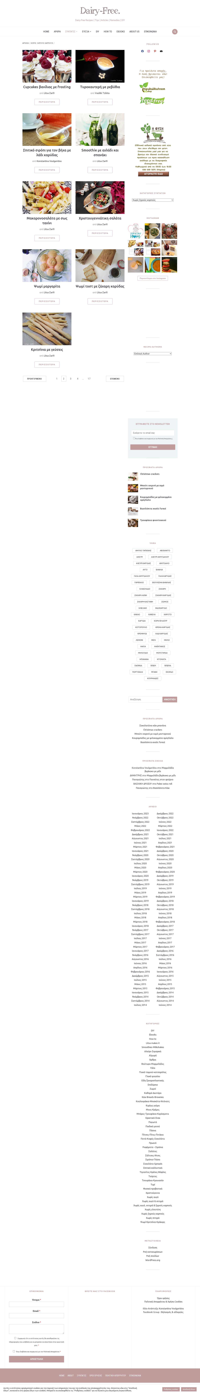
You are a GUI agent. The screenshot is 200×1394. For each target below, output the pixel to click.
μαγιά (143, 646)
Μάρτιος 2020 (140, 872)
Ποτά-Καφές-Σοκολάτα (153, 1139)
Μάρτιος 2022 (165, 826)
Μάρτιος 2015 (140, 988)
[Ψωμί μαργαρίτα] (46, 265)
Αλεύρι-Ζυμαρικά (152, 1051)
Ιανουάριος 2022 (165, 830)
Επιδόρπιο (153, 1084)
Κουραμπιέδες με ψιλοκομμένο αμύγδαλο (152, 738)
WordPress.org (152, 1260)
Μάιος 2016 (165, 963)
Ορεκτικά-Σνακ (152, 1118)
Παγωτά (153, 1122)
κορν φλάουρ (160, 621)
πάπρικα (138, 666)
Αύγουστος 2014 (165, 1001)
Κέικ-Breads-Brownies (153, 1097)
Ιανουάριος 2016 (165, 971)
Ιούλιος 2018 (140, 913)
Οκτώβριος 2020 (165, 855)
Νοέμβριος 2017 (140, 930)
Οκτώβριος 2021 (165, 834)
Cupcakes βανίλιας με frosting (47, 87)
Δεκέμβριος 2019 (165, 876)
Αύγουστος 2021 (140, 838)
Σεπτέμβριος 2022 (140, 822)
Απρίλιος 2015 (165, 984)
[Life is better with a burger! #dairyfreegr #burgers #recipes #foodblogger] (169, 265)
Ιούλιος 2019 (140, 888)
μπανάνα (144, 659)
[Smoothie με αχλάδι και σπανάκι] (100, 129)
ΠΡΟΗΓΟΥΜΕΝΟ (34, 379)
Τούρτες (152, 1176)
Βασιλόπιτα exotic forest (153, 508)
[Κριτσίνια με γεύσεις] (46, 328)
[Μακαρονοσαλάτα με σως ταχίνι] (46, 197)
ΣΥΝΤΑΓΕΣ (81, 1375)
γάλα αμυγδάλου (142, 576)
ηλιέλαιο (143, 608)
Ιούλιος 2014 (140, 1005)
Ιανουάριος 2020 (140, 876)
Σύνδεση (152, 1247)
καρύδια (142, 621)
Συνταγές (70, 31)
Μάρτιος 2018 (140, 921)
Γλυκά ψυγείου (152, 1076)
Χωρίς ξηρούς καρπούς (42, 43)
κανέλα (152, 614)
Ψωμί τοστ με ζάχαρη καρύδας (100, 286)
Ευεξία (85, 31)
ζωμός (164, 602)
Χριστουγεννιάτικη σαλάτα (100, 218)
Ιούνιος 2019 (165, 888)
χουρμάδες (152, 678)
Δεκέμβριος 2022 (165, 813)
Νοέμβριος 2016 (140, 955)
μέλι (153, 640)
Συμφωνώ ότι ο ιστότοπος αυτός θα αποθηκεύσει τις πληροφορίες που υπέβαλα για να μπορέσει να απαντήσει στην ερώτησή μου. (36, 1342)
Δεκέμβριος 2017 (165, 926)
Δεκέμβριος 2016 (165, 951)
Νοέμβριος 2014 (140, 996)
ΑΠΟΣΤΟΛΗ (36, 1359)
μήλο (167, 640)
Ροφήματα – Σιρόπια (153, 1147)
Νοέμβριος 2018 (140, 905)
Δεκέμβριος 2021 (140, 834)
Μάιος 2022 (140, 826)
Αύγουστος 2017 (165, 934)
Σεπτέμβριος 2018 (140, 909)
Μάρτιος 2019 (140, 896)
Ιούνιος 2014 (165, 1005)
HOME (61, 1375)
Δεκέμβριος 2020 (165, 851)
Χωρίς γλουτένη (153, 1209)
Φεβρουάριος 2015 (165, 988)
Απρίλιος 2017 (165, 942)
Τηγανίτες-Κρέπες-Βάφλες (153, 1172)
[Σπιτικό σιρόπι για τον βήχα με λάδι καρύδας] (46, 129)
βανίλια (159, 570)
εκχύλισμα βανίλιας (161, 582)
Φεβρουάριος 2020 (165, 872)
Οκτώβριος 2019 (165, 880)
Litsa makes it (153, 1043)
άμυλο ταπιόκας (143, 550)
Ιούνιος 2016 (140, 963)
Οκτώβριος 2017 (165, 930)
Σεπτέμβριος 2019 (140, 884)
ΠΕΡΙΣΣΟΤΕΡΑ (47, 102)
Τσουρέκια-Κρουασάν (153, 1180)
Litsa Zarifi (49, 93)
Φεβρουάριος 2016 (140, 971)
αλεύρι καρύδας (143, 563)
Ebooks (121, 31)
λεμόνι (139, 640)
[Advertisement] (152, 313)
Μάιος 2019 (140, 892)
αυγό (145, 570)
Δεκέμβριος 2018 (165, 901)
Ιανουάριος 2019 (140, 901)
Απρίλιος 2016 (140, 967)
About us (134, 31)
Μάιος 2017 (140, 942)
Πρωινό (152, 1143)
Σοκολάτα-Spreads (152, 1164)
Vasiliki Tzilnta (102, 93)
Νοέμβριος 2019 (140, 880)
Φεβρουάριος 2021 (165, 847)
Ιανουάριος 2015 (140, 992)
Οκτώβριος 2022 (165, 817)
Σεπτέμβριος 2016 (165, 955)
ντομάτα (161, 659)
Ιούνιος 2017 (165, 938)
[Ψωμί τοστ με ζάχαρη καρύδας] (100, 265)
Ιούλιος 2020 (140, 863)
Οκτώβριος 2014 (165, 996)
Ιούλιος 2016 (165, 959)
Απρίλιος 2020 (165, 867)
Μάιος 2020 (140, 867)
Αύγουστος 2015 (165, 976)
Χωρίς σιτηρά (152, 1218)
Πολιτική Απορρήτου (165, 438)
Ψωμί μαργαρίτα (47, 286)
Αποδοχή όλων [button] (189, 1389)
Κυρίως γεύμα (153, 1105)
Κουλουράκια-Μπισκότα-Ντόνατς (153, 1101)
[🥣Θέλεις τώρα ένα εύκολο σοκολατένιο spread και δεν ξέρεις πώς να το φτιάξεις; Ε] (169, 248)
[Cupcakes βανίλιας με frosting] (46, 66)
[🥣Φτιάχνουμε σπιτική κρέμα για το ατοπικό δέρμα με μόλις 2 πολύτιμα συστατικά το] (135, 265)
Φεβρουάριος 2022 (140, 830)
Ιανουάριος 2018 (140, 926)
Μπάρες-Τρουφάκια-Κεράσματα (153, 1114)
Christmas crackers (149, 474)
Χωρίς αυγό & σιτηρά (152, 1201)
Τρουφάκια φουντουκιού (153, 520)
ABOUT (71, 1375)
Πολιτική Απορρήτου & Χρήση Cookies (163, 1301)
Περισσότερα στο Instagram (153, 278)
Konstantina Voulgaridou (49, 161)
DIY (97, 31)
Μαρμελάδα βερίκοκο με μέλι (161, 775)
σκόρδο (169, 672)
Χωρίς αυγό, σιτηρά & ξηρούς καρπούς (152, 1205)
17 (89, 378)
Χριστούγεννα (153, 1193)
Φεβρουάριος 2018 (165, 921)
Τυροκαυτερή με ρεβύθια (100, 87)
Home (46, 31)
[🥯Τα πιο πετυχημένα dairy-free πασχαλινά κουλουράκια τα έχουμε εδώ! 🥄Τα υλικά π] (135, 248)
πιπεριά (167, 666)
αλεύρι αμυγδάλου (160, 557)
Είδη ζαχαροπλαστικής (152, 1080)
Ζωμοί (153, 1089)
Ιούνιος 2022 (165, 822)
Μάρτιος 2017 (140, 947)
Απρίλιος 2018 (165, 917)
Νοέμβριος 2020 (140, 855)
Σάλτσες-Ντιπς (152, 1155)
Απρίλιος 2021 (165, 842)
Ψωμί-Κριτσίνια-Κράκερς (152, 1222)
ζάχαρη (162, 589)
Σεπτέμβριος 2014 (140, 1001)
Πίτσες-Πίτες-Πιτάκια (153, 1134)
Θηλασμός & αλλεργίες (172, 1312)
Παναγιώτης (138, 779)
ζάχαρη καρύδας (163, 595)
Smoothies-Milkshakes (153, 1047)
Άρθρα (57, 31)
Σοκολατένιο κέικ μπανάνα (152, 725)
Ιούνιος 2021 (140, 842)
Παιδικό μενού (153, 1126)
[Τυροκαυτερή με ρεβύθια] (100, 66)
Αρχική (25, 43)
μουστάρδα (161, 653)
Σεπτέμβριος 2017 (140, 934)
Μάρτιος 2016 (165, 967)
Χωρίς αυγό (153, 1197)
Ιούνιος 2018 (165, 913)
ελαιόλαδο (145, 589)
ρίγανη (154, 672)
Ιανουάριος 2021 (140, 851)
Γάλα (152, 1068)
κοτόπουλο (141, 627)
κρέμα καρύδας (163, 627)
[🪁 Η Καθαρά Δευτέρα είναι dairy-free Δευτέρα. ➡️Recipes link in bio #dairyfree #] (152, 265)
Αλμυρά (153, 1055)
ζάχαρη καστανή (145, 602)
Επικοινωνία (150, 31)
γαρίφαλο (139, 582)
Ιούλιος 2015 (140, 980)
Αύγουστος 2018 (165, 909)
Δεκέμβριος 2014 (165, 992)
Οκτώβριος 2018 (165, 905)
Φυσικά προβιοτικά (152, 1188)
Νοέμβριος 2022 (140, 817)
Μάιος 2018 (140, 917)
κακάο (137, 614)
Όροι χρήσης (163, 1298)
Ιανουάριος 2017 (140, 951)
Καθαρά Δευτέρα (152, 1093)
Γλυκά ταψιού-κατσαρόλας (152, 1072)
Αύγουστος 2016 (140, 959)
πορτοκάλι (137, 672)
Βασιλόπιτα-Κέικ (161, 788)
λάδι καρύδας (161, 634)
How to (108, 31)
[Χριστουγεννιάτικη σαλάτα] (100, 197)
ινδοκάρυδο (161, 608)
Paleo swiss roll (164, 784)
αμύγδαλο (164, 563)
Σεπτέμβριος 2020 (140, 859)
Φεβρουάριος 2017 (165, 947)
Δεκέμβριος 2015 (140, 976)
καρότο (168, 614)
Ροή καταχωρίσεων (152, 1252)
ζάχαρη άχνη (140, 595)
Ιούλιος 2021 (165, 838)
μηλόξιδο (143, 653)
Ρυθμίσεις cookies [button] (171, 1389)
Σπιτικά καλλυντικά (152, 1168)
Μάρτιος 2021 (140, 847)
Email (36, 1311)
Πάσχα (152, 1130)
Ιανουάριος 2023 (140, 813)
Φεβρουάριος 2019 (165, 896)
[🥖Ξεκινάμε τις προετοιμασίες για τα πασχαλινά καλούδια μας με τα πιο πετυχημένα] (152, 248)
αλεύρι (139, 557)
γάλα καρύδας (165, 576)
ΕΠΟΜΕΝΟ (115, 379)
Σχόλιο (36, 1322)
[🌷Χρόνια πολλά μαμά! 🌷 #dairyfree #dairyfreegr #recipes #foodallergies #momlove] (135, 231)
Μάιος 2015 (140, 984)
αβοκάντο (165, 550)
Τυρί (153, 1184)
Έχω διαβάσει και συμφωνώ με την (153, 438)
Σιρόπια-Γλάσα (152, 1159)
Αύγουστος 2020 (165, 859)
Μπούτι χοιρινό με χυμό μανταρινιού (153, 734)
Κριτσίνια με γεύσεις (47, 349)
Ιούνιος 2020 (165, 863)
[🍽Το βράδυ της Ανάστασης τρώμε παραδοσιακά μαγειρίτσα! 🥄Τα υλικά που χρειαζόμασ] (152, 231)
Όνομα (36, 1300)
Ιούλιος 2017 (140, 938)
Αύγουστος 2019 (165, 884)
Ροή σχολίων (152, 1256)
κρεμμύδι (142, 634)
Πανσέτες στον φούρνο (161, 779)
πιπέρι (153, 666)
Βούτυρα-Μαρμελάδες (152, 1064)
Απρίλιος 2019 (165, 892)
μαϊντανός (159, 646)
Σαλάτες (152, 1151)
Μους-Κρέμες (152, 1109)
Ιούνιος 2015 (165, 980)
